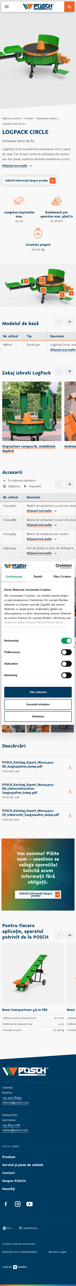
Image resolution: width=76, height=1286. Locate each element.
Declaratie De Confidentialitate (19, 1251)
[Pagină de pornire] (38, 7)
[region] (38, 343)
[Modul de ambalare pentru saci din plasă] (26, 281)
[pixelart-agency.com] (14, 1267)
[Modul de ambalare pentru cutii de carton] (71, 293)
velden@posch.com (15, 1130)
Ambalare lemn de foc (14, 123)
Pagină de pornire (11, 118)
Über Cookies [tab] (62, 576)
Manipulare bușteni (47, 118)
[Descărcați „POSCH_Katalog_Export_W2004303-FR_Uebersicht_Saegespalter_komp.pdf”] (70, 815)
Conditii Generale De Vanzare (18, 1244)
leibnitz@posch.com (15, 1102)
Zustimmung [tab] (14, 576)
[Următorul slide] (69, 371)
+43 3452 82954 (12, 1097)
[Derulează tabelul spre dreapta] (69, 321)
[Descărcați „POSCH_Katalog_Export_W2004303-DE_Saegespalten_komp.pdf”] (70, 767)
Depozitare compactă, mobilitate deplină (29, 448)
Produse (29, 118)
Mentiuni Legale (57, 1251)
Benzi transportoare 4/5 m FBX (24, 1010)
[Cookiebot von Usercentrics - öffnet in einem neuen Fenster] (55, 566)
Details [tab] (38, 576)
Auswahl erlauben (38, 704)
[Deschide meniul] (6, 6)
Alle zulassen (38, 692)
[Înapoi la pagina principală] (38, 1071)
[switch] (66, 652)
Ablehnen (38, 716)
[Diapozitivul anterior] (59, 371)
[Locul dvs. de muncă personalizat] (62, 295)
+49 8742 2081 (11, 1125)
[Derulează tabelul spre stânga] (59, 321)
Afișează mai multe (14, 166)
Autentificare (30, 1228)
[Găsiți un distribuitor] (69, 6)
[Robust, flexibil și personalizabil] (43, 290)
